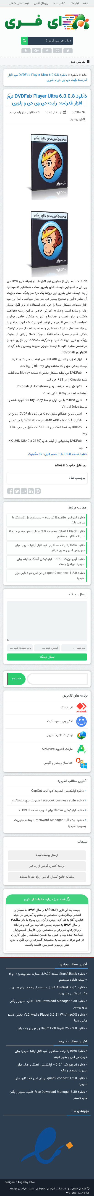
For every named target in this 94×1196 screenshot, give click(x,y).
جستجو (16, 678)
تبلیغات (74, 3)
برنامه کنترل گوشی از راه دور (47, 866)
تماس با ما (59, 3)
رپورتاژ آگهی (41, 3)
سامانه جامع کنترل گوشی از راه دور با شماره (47, 876)
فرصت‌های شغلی (18, 3)
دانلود (74, 75)
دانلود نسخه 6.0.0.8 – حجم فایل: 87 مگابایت (57, 454)
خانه (85, 3)
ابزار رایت (20, 112)
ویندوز (74, 119)
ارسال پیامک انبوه (47, 855)
